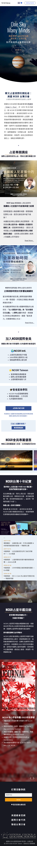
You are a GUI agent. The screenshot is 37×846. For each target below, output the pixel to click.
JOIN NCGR (18, 408)
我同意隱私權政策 (19, 804)
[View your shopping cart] (21, 3)
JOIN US (18, 50)
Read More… (29, 240)
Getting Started (30, 3)
